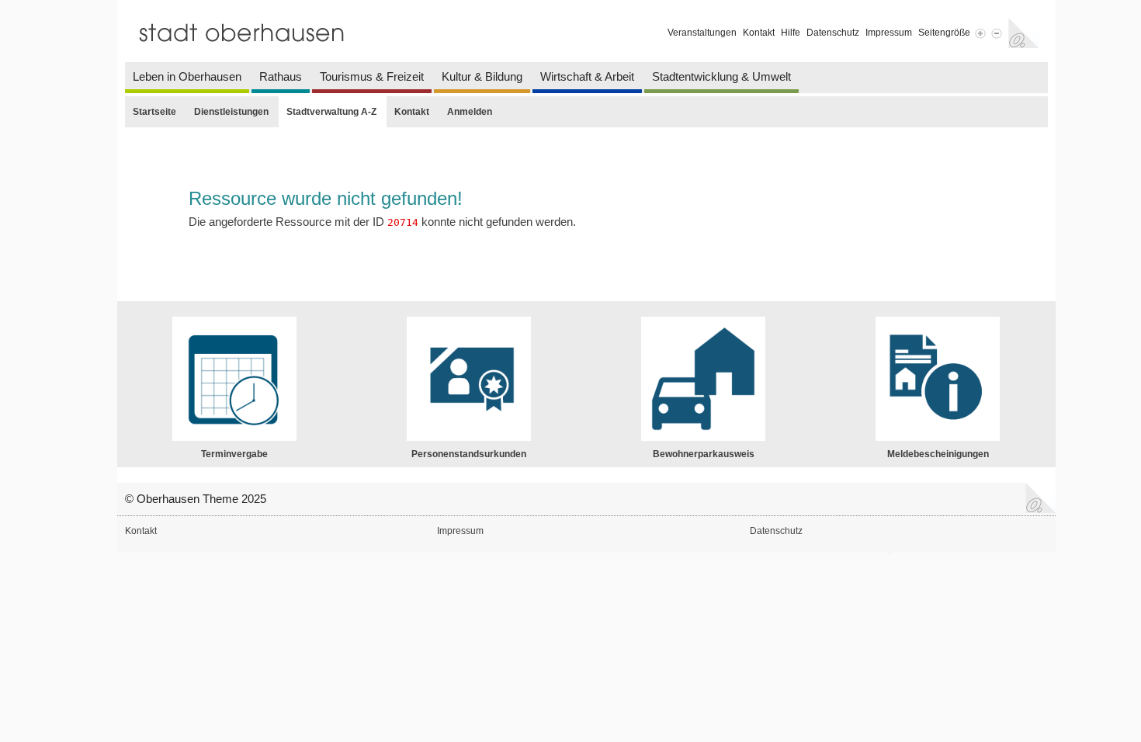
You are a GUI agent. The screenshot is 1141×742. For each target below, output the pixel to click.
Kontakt (759, 32)
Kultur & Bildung (482, 76)
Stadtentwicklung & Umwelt (721, 76)
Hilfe (790, 32)
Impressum (888, 32)
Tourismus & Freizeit (372, 76)
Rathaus (280, 76)
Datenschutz (832, 32)
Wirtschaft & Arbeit (587, 76)
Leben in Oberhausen (187, 76)
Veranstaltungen (702, 32)
